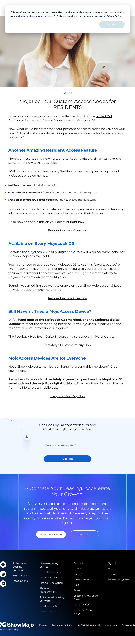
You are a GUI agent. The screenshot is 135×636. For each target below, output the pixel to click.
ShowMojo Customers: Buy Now (67, 345)
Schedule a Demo (51, 534)
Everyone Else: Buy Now (67, 396)
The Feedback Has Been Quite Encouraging (40, 336)
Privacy (43, 625)
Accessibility (128, 625)
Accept (112, 24)
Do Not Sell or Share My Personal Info (97, 625)
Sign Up (84, 534)
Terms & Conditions (62, 625)
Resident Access (72, 171)
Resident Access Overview (67, 230)
